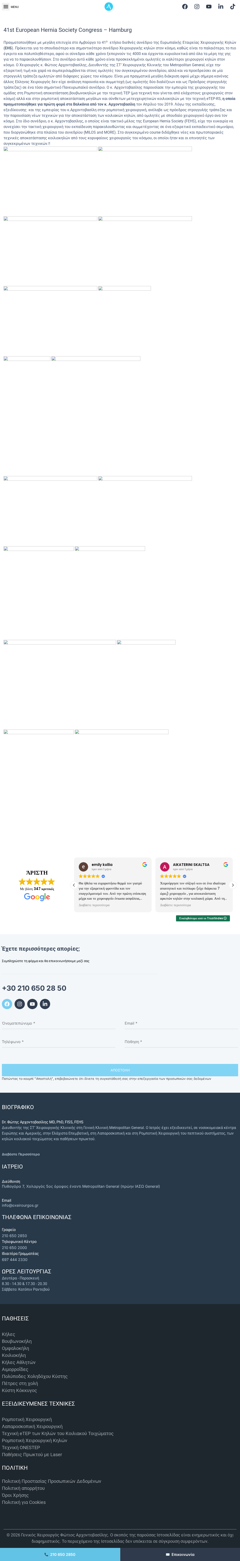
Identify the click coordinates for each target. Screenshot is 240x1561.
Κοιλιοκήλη (14, 1355)
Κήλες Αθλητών (19, 1362)
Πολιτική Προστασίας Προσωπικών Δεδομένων (51, 1481)
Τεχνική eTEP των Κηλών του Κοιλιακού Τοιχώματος (58, 1433)
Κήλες (8, 1334)
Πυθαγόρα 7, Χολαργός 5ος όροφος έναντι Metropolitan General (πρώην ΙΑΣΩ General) (81, 1186)
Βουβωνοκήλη (17, 1341)
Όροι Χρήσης (15, 1495)
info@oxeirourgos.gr (20, 1205)
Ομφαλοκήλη (15, 1348)
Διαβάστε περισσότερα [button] (94, 905)
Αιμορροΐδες (15, 1369)
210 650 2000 (14, 1247)
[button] (6, 7)
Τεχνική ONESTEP (21, 1447)
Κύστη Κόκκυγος (19, 1390)
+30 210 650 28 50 (34, 988)
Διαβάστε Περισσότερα (21, 1154)
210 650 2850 (14, 1235)
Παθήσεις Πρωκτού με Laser (32, 1454)
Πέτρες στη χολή (20, 1383)
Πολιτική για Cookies (24, 1502)
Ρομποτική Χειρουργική (27, 1419)
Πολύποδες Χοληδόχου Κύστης (35, 1376)
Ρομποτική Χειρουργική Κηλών (34, 1440)
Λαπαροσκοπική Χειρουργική (32, 1426)
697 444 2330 (14, 1259)
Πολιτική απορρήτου (23, 1488)
